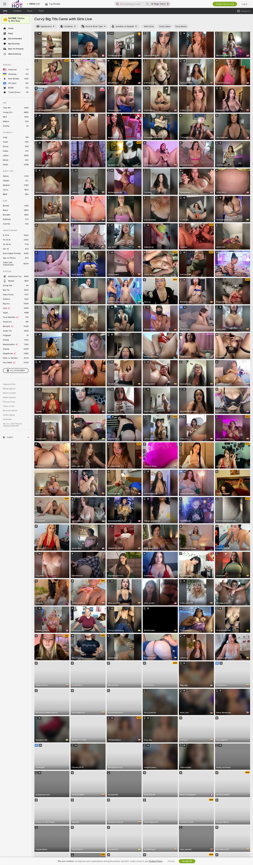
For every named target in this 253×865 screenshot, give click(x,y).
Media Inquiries (9, 397)
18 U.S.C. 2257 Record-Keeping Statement (12, 425)
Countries (68, 26)
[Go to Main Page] (16, 4)
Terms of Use (8, 406)
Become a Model (10, 411)
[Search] (147, 4)
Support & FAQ (9, 384)
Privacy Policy (9, 402)
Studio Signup (9, 415)
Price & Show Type (94, 26)
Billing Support (9, 389)
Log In (244, 4)
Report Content (9, 393)
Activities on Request (125, 26)
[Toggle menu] (4, 4)
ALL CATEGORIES (17, 371)
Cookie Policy (155, 861)
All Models (7, 419)
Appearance (46, 26)
